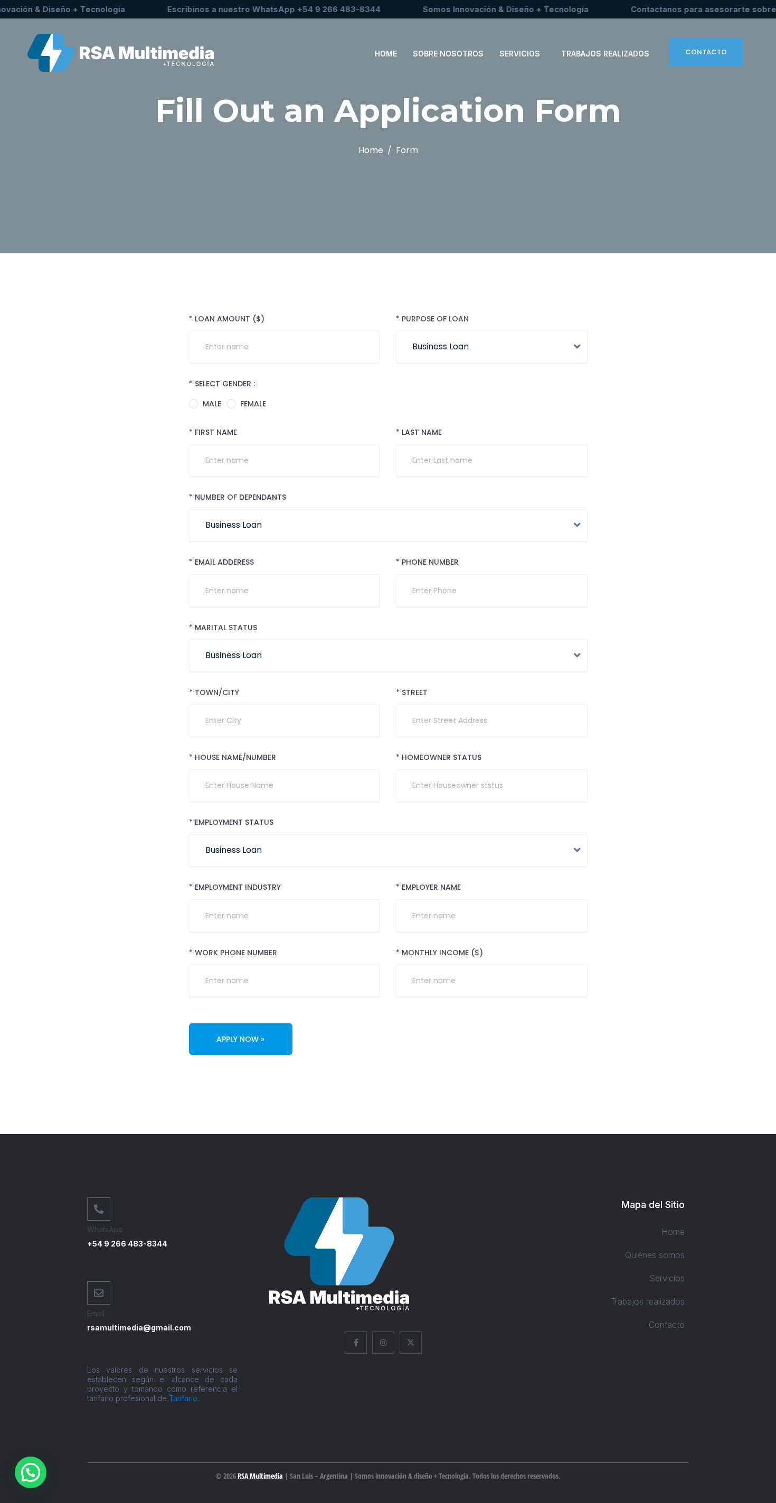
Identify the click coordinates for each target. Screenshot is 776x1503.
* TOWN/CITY (214, 693)
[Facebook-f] (356, 1342)
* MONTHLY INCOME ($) (439, 953)
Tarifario (183, 1398)
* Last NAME (419, 432)
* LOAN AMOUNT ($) (226, 319)
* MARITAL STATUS (223, 628)
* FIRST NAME (213, 432)
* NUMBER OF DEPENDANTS (237, 497)
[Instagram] (383, 1342)
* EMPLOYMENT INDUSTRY (235, 887)
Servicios (519, 53)
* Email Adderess (221, 562)
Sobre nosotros (448, 53)
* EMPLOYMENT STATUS (231, 822)
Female (253, 403)
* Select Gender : (222, 384)
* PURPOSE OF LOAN (432, 319)
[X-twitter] (411, 1342)
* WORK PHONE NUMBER (233, 953)
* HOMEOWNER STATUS (438, 758)
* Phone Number (427, 562)
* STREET (412, 693)
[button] (30, 1472)
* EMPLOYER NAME (428, 887)
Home (386, 53)
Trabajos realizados (605, 53)
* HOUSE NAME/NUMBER (232, 758)
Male (212, 403)
